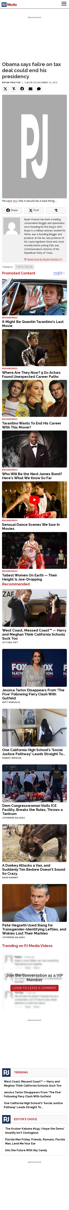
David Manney (10, 877)
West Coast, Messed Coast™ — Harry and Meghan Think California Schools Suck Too (34, 634)
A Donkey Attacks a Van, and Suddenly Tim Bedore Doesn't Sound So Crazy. (33, 869)
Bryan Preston (11, 82)
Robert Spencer (11, 758)
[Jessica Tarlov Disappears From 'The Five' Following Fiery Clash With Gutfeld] (34, 667)
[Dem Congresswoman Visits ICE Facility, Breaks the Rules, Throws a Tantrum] (34, 783)
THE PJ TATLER (24, 267)
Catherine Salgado (13, 818)
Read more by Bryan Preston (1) (44, 259)
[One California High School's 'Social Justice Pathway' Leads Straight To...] (34, 727)
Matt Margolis (11, 702)
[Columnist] (13, 225)
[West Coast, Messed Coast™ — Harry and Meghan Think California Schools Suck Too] (34, 608)
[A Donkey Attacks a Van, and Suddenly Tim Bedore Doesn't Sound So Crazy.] (34, 843)
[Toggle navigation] (64, 4)
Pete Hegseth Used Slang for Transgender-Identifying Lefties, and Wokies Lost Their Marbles (34, 929)
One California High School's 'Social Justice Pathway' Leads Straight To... (33, 752)
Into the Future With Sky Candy (26, 1150)
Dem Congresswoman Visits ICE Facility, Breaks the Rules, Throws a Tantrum (32, 809)
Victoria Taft (10, 642)
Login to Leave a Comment (34, 988)
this (15, 201)
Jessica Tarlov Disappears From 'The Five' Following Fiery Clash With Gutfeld (33, 694)
